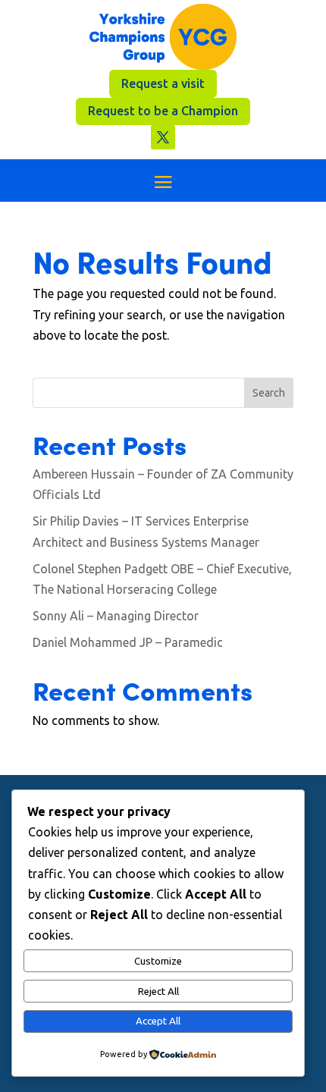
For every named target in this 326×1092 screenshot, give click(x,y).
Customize (158, 961)
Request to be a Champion (163, 111)
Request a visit (163, 83)
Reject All (158, 991)
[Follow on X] (163, 137)
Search (268, 393)
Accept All (158, 1021)
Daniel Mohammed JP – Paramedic (128, 642)
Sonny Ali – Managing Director (116, 616)
